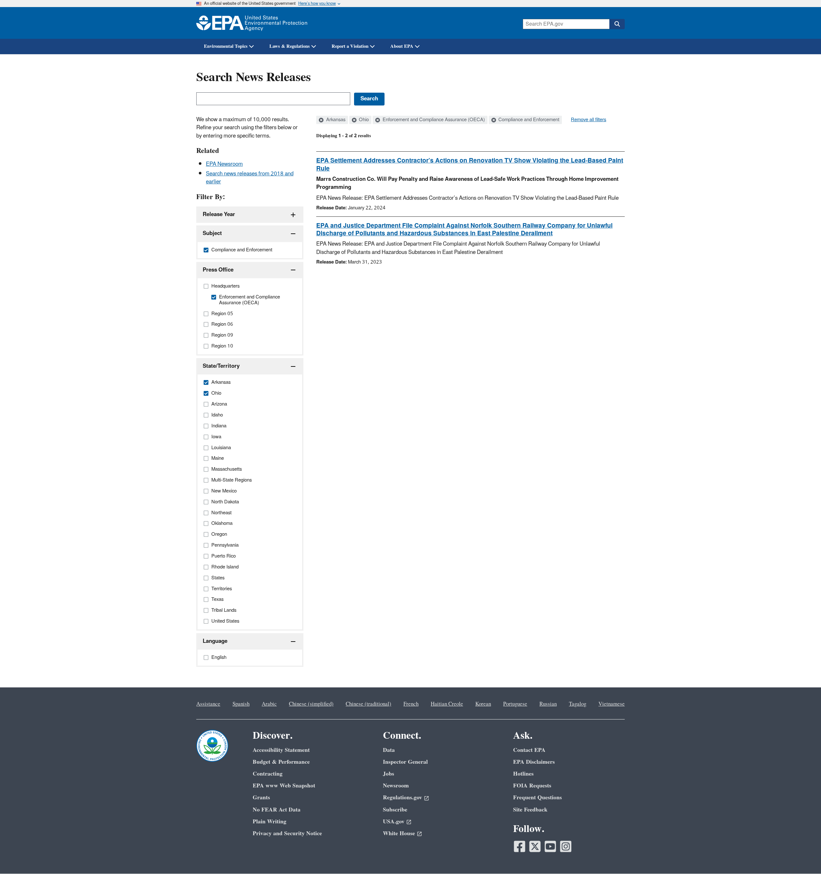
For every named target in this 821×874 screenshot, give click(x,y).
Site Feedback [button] (530, 809)
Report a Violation (350, 46)
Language (215, 641)
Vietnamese (611, 704)
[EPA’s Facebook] (519, 846)
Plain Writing (269, 821)
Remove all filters (588, 120)
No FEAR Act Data (276, 809)
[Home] (252, 22)
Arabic (269, 704)
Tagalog (577, 704)
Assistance (208, 704)
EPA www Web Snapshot (284, 785)
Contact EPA (529, 750)
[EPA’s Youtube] (550, 846)
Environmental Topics (226, 46)
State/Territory (221, 366)
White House (399, 833)
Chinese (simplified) (311, 704)
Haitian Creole (447, 704)
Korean (483, 704)
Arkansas (335, 120)
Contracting (268, 773)
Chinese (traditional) (368, 704)
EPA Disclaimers (534, 762)
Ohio (363, 120)
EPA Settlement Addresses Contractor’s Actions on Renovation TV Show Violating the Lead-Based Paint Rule (469, 164)
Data (389, 750)
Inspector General (405, 762)
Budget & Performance (281, 762)
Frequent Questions (537, 797)
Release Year (219, 214)
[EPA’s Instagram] (565, 846)
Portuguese (515, 704)
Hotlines (523, 773)
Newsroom (396, 785)
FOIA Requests (532, 785)
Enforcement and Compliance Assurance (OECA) (433, 120)
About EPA (401, 46)
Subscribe (395, 809)
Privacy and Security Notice (287, 833)
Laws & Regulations (289, 46)
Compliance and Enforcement (528, 120)
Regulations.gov (402, 797)
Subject (212, 233)
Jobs (388, 773)
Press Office (218, 270)
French (411, 704)
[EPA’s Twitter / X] (535, 846)
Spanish (241, 704)
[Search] (617, 24)
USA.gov (393, 821)
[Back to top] (803, 856)
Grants (261, 797)
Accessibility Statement (281, 750)
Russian (548, 704)
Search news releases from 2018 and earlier (249, 178)
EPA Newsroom (224, 164)
